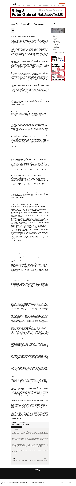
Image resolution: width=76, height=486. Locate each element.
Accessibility (20, 478)
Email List (26, 478)
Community (27, 475)
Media (34, 475)
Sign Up (63, 3)
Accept (62, 482)
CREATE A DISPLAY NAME (16, 426)
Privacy (38, 478)
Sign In (60, 3)
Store (47, 475)
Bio (42, 475)
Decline (70, 482)
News (23, 475)
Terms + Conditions (32, 478)
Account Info (51, 475)
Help (44, 475)
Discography (38, 475)
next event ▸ (22, 19)
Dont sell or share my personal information (49, 478)
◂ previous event (13, 19)
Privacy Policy (3, 484)
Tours (31, 475)
